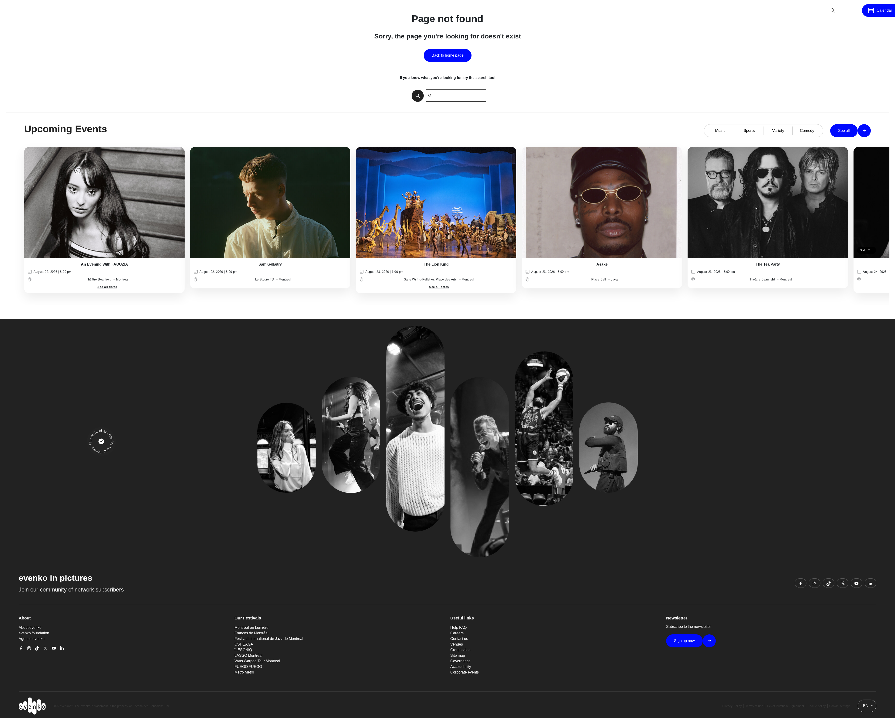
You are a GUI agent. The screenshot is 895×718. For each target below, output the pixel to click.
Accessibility (460, 667)
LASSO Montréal (248, 655)
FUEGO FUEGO (248, 667)
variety (778, 130)
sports (749, 130)
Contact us (459, 639)
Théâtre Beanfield (98, 279)
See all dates (107, 287)
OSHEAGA (243, 644)
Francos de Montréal (251, 633)
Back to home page (448, 55)
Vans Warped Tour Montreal (257, 661)
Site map (457, 655)
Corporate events (464, 672)
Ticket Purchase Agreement (785, 706)
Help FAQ (458, 627)
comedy (807, 130)
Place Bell (598, 279)
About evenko (30, 627)
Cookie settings (839, 706)
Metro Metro (244, 672)
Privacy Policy (732, 706)
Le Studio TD (264, 279)
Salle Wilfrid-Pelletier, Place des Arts (430, 279)
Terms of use (754, 706)
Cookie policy (817, 706)
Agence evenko (32, 639)
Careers (457, 633)
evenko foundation (34, 633)
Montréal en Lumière (251, 627)
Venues (456, 644)
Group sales (460, 650)
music (720, 130)
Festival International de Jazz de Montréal (268, 639)
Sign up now (684, 641)
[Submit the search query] (416, 95)
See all (844, 131)
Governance (460, 661)
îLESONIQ (243, 650)
